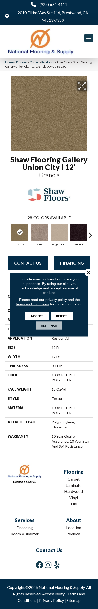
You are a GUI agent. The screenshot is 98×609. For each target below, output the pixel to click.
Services (24, 520)
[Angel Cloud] (59, 232)
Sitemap (74, 600)
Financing (72, 263)
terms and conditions (32, 304)
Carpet (34, 62)
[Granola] (20, 232)
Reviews (73, 533)
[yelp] (57, 565)
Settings (49, 325)
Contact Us (28, 263)
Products (47, 62)
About (73, 520)
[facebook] (39, 565)
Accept (37, 316)
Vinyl (73, 497)
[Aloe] (39, 232)
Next (90, 232)
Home (9, 62)
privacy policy (56, 299)
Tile (73, 503)
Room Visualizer (25, 533)
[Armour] (78, 232)
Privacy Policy (51, 600)
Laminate (73, 485)
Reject (61, 316)
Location (73, 527)
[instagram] (48, 565)
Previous (7, 232)
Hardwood (73, 491)
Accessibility (53, 593)
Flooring (21, 62)
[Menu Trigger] (88, 38)
